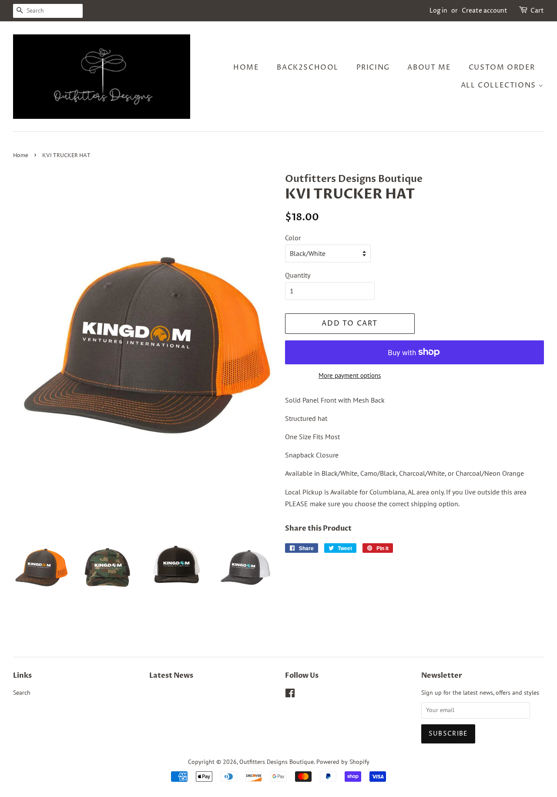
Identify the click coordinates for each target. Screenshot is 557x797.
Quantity (297, 275)
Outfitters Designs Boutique (276, 762)
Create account (484, 11)
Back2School (308, 67)
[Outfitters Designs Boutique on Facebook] (290, 695)
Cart (537, 11)
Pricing (373, 67)
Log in (438, 11)
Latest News (171, 675)
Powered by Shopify (342, 762)
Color (293, 237)
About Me (429, 67)
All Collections (500, 85)
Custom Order (502, 67)
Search (21, 692)
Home (246, 67)
